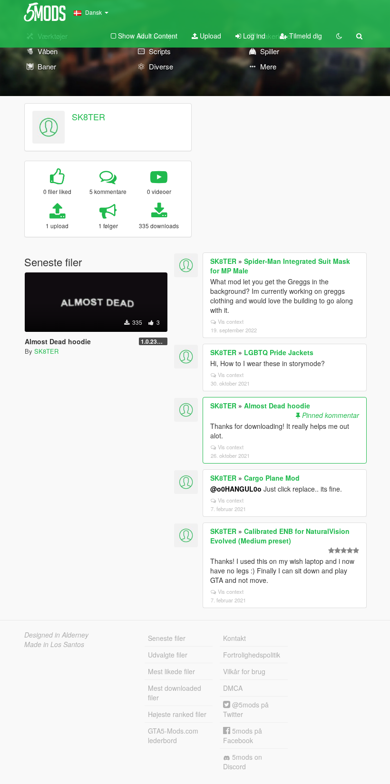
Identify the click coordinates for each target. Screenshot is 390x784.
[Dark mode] (339, 36)
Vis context (231, 321)
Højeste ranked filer (177, 714)
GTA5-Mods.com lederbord (173, 735)
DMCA (233, 688)
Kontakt (234, 638)
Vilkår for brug (244, 671)
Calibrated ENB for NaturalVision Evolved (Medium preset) (280, 535)
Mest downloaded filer (174, 692)
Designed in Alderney (56, 634)
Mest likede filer (171, 671)
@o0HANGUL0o (236, 489)
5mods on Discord (242, 761)
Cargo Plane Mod (272, 478)
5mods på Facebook (242, 735)
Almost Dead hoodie (277, 405)
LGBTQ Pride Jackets (278, 352)
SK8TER (88, 116)
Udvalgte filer (167, 654)
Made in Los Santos (54, 644)
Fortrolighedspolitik (251, 654)
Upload (209, 35)
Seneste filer (166, 638)
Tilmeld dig (304, 35)
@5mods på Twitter (246, 709)
